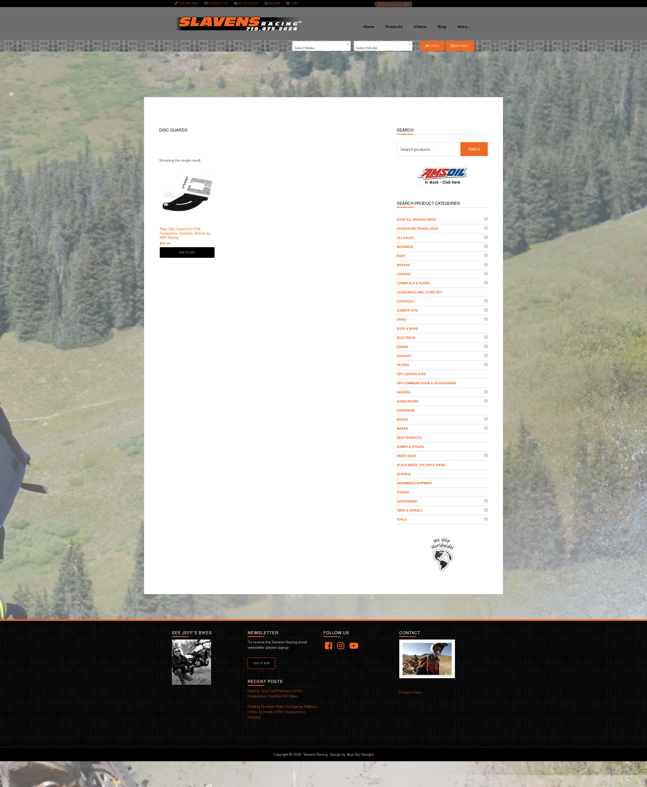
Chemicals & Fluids (413, 283)
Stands (403, 492)
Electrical (406, 337)
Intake (402, 419)
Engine (402, 346)
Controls (405, 301)
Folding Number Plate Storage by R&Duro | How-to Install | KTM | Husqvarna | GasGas (282, 711)
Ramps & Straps (410, 446)
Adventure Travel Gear (417, 228)
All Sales (405, 237)
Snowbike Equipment (414, 483)
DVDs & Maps (407, 328)
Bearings (405, 246)
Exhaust (404, 355)
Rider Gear (406, 455)
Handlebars (408, 401)
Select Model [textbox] (366, 48)
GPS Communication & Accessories (426, 383)
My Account (248, 3)
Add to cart (187, 252)
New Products (409, 437)
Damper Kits (407, 310)
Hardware (406, 410)
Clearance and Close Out (419, 292)
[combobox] (321, 46)
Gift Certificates (411, 374)
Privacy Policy (410, 692)
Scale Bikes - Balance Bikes (421, 465)
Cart (294, 3)
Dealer (274, 3)
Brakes (403, 265)
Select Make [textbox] (304, 48)
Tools (402, 519)
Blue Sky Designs (360, 754)
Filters (403, 365)
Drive (401, 319)
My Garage (462, 46)
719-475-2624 (188, 3)
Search (434, 46)
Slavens (404, 474)
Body (401, 255)
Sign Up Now (261, 663)
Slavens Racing (238, 23)
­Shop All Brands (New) (416, 219)
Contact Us (218, 3)
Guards (403, 392)
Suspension (407, 501)
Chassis (403, 274)
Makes (402, 428)
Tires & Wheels (409, 510)
